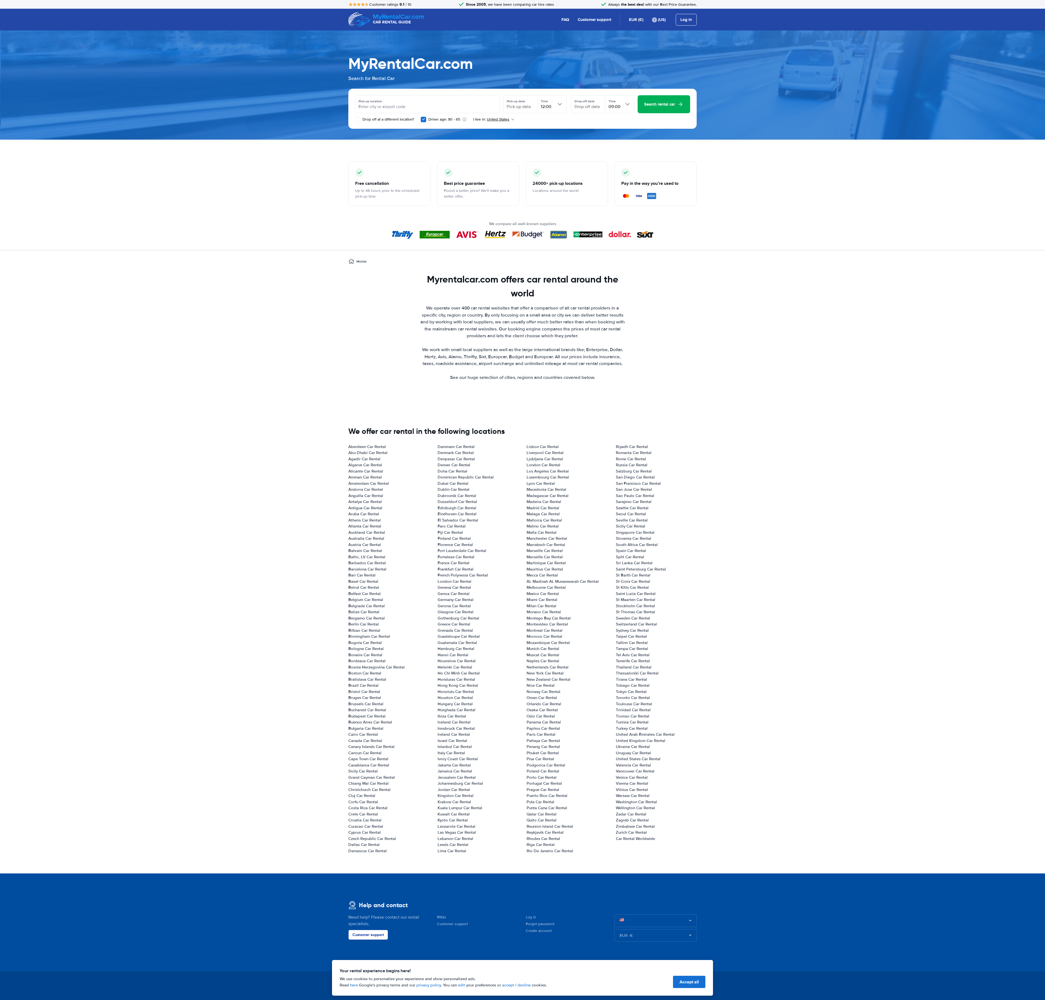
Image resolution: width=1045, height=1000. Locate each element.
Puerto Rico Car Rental (547, 795)
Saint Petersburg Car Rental (641, 569)
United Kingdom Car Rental (640, 740)
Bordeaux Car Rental (367, 660)
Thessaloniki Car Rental (637, 673)
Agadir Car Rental (364, 458)
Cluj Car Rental (361, 795)
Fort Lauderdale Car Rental (462, 550)
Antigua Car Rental (365, 507)
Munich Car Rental (543, 648)
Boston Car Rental (364, 673)
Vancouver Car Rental (635, 771)
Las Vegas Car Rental (457, 832)
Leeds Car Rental (453, 844)
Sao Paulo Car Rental (635, 495)
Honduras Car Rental (456, 679)
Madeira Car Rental (544, 501)
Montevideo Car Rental (547, 624)
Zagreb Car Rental (632, 820)
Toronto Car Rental (633, 697)
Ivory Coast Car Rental (458, 758)
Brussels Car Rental (365, 703)
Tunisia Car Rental (632, 722)
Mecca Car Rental (542, 575)
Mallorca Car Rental (544, 520)
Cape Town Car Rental (368, 758)
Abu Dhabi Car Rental (368, 452)
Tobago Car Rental (633, 685)
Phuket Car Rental (543, 752)
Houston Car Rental (455, 697)
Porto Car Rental (542, 777)
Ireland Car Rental (454, 734)
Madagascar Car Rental (547, 495)
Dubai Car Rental (453, 483)
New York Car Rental (545, 673)
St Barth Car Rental (633, 575)
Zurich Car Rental (631, 832)
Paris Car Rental (541, 734)
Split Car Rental (630, 556)
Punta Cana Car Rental (547, 807)
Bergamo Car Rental (366, 618)
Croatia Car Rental (365, 820)
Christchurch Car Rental (369, 789)
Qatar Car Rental (542, 814)
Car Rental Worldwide (635, 838)
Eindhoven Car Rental (457, 513)
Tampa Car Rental (632, 648)
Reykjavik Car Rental (545, 832)
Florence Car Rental (455, 544)
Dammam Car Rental (456, 446)
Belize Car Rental (363, 611)
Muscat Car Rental (543, 654)
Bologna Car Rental (366, 648)
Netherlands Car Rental (547, 667)
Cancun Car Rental (365, 752)
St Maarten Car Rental (635, 599)
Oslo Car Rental (541, 716)
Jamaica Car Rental (455, 771)
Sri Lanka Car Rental (634, 562)
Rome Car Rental (631, 458)
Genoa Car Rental (453, 593)
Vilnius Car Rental (632, 789)
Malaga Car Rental (543, 513)
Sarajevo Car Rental (633, 501)
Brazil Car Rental (363, 685)
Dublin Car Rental (453, 489)
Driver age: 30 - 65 (444, 119)
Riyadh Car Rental (632, 446)
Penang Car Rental (543, 746)
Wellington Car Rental (635, 807)
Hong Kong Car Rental (458, 685)
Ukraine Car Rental (633, 746)
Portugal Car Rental (544, 783)
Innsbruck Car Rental (456, 728)
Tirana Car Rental (631, 679)
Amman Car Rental (365, 477)
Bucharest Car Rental (367, 709)
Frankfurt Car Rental (456, 569)
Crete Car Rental (363, 814)
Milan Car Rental (541, 605)
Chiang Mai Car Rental (368, 783)
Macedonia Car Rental (546, 489)
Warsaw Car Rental (633, 795)
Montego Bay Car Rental (549, 618)
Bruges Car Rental (364, 697)
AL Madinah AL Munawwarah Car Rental (563, 581)
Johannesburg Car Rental (460, 783)
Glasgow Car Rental (456, 611)
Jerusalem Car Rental (457, 777)
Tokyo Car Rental (631, 691)
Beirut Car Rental (363, 587)
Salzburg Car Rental (634, 471)
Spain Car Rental (631, 550)
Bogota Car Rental (365, 642)
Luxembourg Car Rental (548, 477)
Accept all (689, 982)
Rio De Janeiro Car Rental (550, 850)
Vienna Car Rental (632, 783)
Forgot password (540, 924)
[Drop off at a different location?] (357, 119)
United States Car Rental (638, 758)
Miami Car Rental (542, 599)
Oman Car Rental (542, 697)
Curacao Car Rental (365, 826)
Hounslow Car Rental (457, 660)
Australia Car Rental (366, 538)
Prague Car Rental (543, 789)
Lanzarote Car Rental (456, 826)
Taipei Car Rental (631, 636)
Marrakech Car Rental (546, 544)
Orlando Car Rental (544, 703)
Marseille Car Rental (545, 550)
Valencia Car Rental (633, 765)
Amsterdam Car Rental (368, 483)
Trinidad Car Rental (633, 709)
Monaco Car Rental (544, 611)
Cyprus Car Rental (364, 832)
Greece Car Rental (454, 624)
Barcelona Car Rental (367, 569)
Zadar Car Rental (631, 814)
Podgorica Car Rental (546, 765)
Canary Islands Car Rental (371, 746)
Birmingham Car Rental (369, 636)
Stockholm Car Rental (635, 605)
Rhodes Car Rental (543, 838)
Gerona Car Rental (454, 605)
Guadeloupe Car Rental (459, 636)
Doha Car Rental (452, 471)
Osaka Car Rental (542, 709)
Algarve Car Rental (365, 464)
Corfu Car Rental (363, 801)
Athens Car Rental (364, 520)
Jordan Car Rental (454, 789)
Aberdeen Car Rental (367, 446)
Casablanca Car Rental (368, 765)
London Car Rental (454, 581)
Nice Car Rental (541, 685)
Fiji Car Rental (450, 532)
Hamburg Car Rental (456, 648)
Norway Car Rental (543, 691)
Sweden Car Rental (633, 618)
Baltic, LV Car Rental (366, 556)
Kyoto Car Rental (453, 820)
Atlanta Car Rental (364, 526)
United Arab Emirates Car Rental (645, 734)
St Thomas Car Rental (635, 611)
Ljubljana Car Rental (545, 458)
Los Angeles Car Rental (548, 471)
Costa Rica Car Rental (368, 807)
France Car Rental (453, 562)
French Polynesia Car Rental (463, 575)
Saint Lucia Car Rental (636, 593)
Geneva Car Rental (454, 587)
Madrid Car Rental (543, 507)
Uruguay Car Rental (633, 752)
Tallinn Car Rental (632, 642)
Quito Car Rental (542, 820)
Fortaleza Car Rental (456, 556)
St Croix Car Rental (633, 581)
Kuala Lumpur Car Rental (460, 807)
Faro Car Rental (452, 526)
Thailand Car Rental (633, 667)
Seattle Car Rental (632, 507)
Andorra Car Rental (365, 489)
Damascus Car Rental (367, 850)
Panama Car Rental (544, 722)
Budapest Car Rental (367, 716)
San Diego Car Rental (635, 477)
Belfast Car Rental (364, 593)
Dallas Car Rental (364, 844)
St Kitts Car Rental (632, 587)
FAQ (565, 20)
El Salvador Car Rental (458, 520)
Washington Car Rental (636, 801)
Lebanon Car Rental (455, 838)
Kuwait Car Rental (454, 814)
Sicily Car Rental (363, 771)
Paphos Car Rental (543, 728)
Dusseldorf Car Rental (457, 501)
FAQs (441, 917)
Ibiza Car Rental (452, 716)
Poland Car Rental (543, 771)
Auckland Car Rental (366, 532)
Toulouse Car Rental (634, 703)
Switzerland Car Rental (636, 624)
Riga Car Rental (541, 844)
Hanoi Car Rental (453, 654)
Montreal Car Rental (545, 630)
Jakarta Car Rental (454, 765)
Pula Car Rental (540, 801)
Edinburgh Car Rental (457, 507)
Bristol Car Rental (364, 691)
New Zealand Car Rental (548, 679)
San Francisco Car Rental (638, 483)
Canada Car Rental (365, 740)
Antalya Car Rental (365, 501)
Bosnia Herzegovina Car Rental (376, 667)
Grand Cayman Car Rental (371, 777)
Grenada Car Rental (455, 630)
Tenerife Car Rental (633, 660)
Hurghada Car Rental (456, 709)
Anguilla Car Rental (365, 495)
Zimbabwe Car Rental (635, 826)
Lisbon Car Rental (543, 446)
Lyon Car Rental (541, 483)
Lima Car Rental (452, 850)
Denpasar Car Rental (456, 458)
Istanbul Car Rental (455, 746)
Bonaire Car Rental (365, 654)
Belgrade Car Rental (366, 605)
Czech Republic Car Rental (372, 838)
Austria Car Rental (364, 544)
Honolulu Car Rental (456, 691)
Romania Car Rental (633, 452)
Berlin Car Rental (363, 624)
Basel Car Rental (363, 581)
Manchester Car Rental (547, 538)
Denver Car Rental (454, 464)
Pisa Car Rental (540, 758)
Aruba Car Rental (363, 513)
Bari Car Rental (362, 575)
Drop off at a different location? (387, 119)
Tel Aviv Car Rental (633, 654)
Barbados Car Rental (367, 562)
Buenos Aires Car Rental (370, 722)
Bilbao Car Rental (364, 630)
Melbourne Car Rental (546, 587)
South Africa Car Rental (637, 544)
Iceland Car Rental (454, 722)
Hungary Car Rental (455, 703)
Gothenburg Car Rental (458, 618)
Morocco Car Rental (544, 636)
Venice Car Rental (632, 777)
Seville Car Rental (632, 520)
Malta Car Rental (542, 532)
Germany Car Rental (456, 599)
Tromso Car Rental (632, 716)
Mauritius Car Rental (545, 569)
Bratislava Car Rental (367, 679)
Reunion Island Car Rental (550, 826)
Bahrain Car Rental (365, 550)
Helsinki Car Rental (455, 667)
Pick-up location (370, 101)
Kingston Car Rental (456, 795)
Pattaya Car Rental (543, 740)
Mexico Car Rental (543, 593)
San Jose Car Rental (634, 489)
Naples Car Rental (543, 660)
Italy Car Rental (451, 752)
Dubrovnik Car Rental (457, 495)
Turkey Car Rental (632, 728)
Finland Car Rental (454, 538)
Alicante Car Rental (365, 471)
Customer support (594, 20)
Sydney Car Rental (632, 630)
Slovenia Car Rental (633, 538)
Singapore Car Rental (635, 532)
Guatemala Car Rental (457, 642)
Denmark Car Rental (456, 452)
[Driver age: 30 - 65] (423, 119)
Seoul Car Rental (631, 513)
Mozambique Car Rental (548, 642)
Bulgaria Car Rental (365, 728)
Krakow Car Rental (454, 801)
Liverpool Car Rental (545, 452)
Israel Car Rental (452, 740)
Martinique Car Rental (546, 562)
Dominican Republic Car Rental (466, 477)
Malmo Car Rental (543, 526)
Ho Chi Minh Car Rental (459, 673)
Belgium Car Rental (365, 599)
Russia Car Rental (631, 464)
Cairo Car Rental (363, 734)
